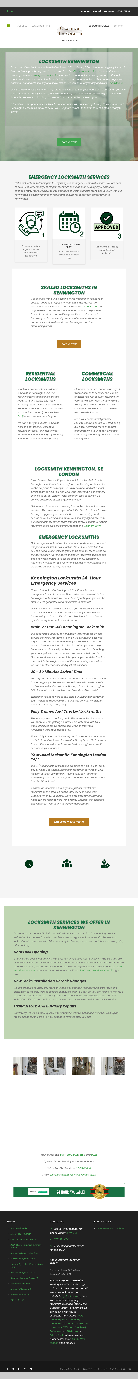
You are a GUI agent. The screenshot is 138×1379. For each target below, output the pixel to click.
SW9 (75, 1155)
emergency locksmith (45, 75)
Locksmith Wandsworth (21, 1289)
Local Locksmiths (41, 26)
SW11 (82, 1155)
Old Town (77, 1323)
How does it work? (19, 1228)
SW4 (63, 1155)
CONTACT (118, 26)
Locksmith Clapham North (23, 1258)
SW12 (94, 1155)
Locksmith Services (99, 26)
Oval (20, 416)
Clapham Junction (60, 1323)
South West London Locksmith (111, 1228)
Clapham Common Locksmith (24, 1278)
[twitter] (12, 11)
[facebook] (7, 11)
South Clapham (71, 1319)
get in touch (70, 1296)
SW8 (69, 1155)
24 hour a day (90, 306)
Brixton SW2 (56, 1335)
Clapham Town (92, 525)
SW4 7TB (72, 1232)
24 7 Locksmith (17, 1300)
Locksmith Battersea (20, 1294)
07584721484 (123, 11)
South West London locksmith (96, 970)
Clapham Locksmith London (89, 71)
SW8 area (72, 1331)
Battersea (55, 1331)
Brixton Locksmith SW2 (21, 1283)
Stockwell (80, 1327)
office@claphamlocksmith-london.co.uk (73, 1174)
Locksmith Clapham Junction (24, 1253)
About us (22, 26)
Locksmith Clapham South (23, 1272)
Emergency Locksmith (21, 1234)
